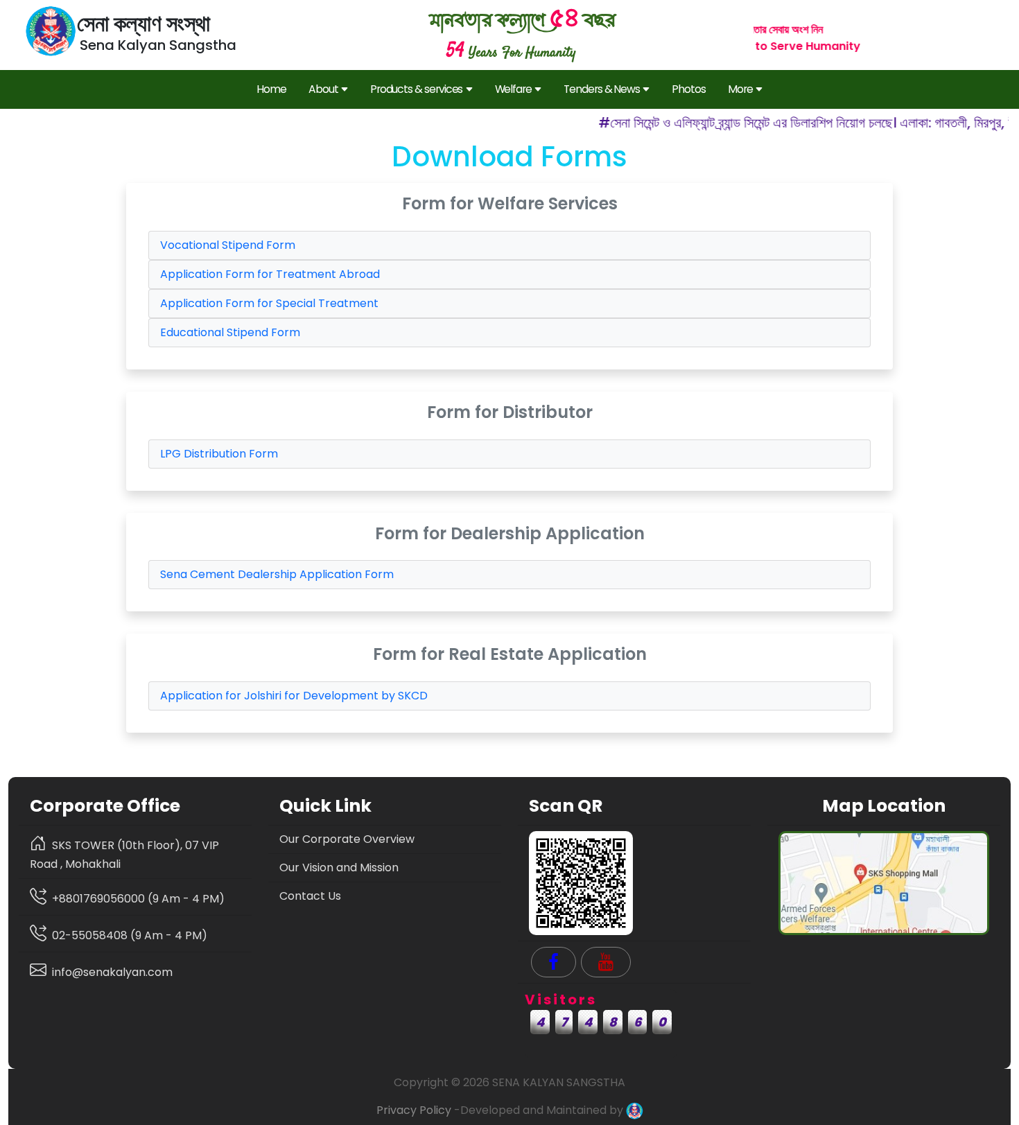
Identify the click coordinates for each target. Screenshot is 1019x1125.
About (323, 89)
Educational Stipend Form (230, 332)
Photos (689, 89)
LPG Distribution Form (219, 454)
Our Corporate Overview (347, 839)
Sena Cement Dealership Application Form (277, 574)
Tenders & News (602, 89)
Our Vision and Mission (339, 867)
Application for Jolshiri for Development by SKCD (294, 696)
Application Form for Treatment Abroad (270, 274)
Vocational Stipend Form (227, 245)
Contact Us (310, 896)
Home (271, 89)
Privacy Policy (413, 1110)
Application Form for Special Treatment (269, 303)
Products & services (416, 89)
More (740, 89)
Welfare (513, 89)
